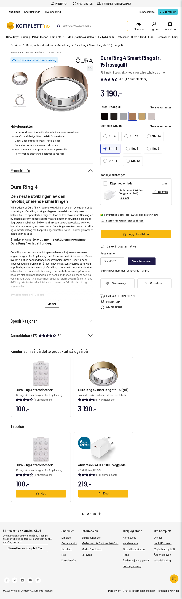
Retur (126, 554)
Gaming (25, 37)
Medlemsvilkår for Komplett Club (100, 543)
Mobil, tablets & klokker (82, 37)
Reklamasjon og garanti (136, 560)
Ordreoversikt (69, 543)
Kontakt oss (129, 537)
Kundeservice (130, 543)
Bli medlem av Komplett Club (25, 548)
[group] (61, 89)
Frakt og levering (132, 566)
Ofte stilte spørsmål (134, 549)
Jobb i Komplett (163, 543)
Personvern (114, 590)
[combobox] (91, 26)
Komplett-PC (57, 37)
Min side (66, 537)
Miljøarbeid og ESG (164, 549)
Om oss (158, 537)
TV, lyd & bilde (106, 37)
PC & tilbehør (40, 37)
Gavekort (66, 549)
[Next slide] (90, 89)
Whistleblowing (162, 560)
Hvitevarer (123, 37)
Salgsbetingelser (91, 537)
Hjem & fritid (138, 37)
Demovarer (163, 37)
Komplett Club (69, 560)
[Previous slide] (33, 89)
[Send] (58, 26)
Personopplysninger (168, 590)
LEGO (151, 37)
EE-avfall (87, 554)
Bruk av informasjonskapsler (139, 590)
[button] (104, 116)
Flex (63, 554)
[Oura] (84, 60)
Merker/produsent (92, 549)
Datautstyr (12, 37)
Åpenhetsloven (162, 554)
